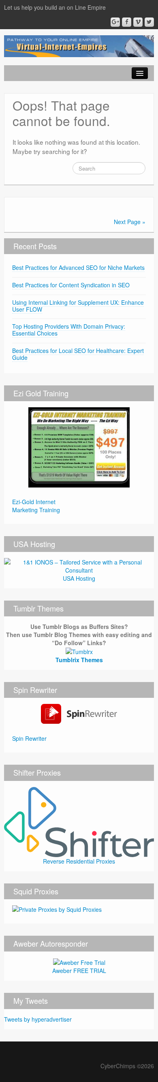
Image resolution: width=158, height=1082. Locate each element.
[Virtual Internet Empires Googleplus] (115, 22)
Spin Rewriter (29, 738)
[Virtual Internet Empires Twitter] (149, 22)
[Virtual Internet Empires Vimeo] (138, 22)
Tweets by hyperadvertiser (38, 1019)
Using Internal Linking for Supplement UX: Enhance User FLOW (78, 305)
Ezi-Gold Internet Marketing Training (36, 506)
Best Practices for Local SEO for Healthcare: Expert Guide (78, 353)
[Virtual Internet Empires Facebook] (126, 22)
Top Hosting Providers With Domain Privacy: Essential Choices (68, 329)
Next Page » (129, 222)
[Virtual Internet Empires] (79, 45)
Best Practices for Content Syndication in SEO (71, 285)
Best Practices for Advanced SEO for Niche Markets (78, 267)
